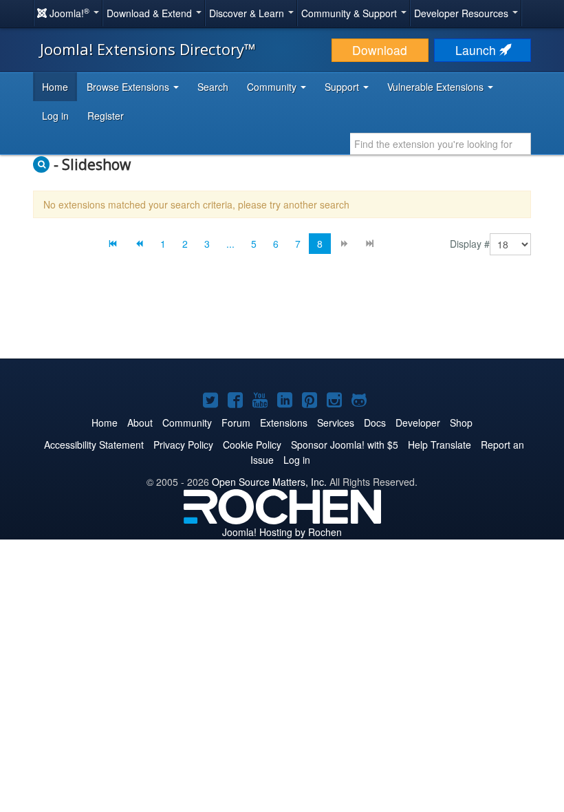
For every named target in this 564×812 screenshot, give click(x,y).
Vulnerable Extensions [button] (436, 87)
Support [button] (343, 87)
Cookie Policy (252, 444)
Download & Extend (151, 13)
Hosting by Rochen (282, 532)
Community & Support (350, 13)
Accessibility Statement (94, 444)
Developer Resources (462, 13)
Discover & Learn (248, 13)
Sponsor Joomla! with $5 (344, 444)
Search (212, 87)
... (230, 243)
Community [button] (273, 87)
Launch (477, 49)
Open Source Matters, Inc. (269, 482)
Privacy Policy (183, 444)
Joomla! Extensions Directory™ (148, 49)
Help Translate (439, 444)
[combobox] (440, 144)
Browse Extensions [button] (129, 87)
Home (55, 87)
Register (105, 115)
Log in (55, 115)
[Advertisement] (282, 317)
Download (379, 49)
